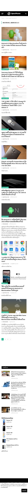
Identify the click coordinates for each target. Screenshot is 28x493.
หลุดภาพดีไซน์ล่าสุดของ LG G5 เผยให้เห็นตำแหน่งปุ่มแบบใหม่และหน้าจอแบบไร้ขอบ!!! (13, 134)
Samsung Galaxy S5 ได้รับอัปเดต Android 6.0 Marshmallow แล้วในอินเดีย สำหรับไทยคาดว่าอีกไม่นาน (12, 74)
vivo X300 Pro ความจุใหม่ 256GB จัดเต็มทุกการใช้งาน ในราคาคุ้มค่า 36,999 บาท (18, 409)
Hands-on (4, 158)
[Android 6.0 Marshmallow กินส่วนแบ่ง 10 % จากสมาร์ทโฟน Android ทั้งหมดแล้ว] (14, 34)
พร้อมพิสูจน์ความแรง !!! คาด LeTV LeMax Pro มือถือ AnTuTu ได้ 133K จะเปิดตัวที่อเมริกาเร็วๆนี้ (13, 192)
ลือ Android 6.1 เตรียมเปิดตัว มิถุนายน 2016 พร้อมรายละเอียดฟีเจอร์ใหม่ (13, 220)
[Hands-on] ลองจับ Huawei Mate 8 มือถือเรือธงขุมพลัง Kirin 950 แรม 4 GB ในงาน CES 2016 (14, 163)
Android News (5, 40)
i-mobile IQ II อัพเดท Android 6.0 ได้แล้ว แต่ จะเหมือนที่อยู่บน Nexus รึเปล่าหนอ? (13, 259)
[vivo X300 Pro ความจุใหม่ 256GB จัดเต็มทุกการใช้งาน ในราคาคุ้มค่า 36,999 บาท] (6, 410)
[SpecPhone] (14, 13)
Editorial (4, 254)
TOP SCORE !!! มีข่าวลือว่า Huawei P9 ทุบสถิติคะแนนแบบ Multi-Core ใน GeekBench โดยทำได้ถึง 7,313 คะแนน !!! (13, 104)
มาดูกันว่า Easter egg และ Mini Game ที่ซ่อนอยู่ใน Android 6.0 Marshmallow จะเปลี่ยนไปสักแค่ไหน (13, 317)
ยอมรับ (24, 491)
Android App (4, 283)
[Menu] (2, 13)
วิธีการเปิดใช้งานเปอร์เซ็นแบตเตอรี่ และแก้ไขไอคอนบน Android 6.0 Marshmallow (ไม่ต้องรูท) (12, 288)
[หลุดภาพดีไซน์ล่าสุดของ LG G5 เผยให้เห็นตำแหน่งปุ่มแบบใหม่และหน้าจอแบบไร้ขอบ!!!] (14, 123)
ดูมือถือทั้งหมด (5, 451)
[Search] (26, 13)
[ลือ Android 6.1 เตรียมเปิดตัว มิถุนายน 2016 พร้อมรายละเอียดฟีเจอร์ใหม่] (14, 210)
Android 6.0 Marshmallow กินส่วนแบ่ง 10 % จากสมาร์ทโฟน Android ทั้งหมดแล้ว (14, 45)
